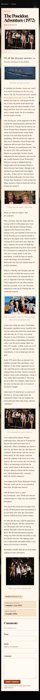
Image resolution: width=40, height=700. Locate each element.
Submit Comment (12, 682)
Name (6, 634)
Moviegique (4, 4)
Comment (7, 656)
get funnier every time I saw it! (17, 97)
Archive (13, 4)
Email (11, 645)
